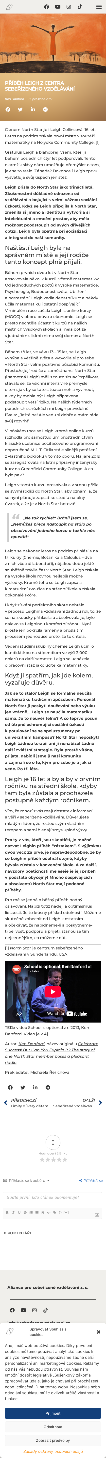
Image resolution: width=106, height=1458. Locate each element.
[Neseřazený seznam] (37, 1213)
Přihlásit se (93, 1180)
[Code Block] (49, 1213)
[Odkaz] (54, 1213)
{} (60, 1212)
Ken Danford (31, 1043)
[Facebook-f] (47, 7)
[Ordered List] (31, 1213)
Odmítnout (53, 1427)
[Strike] (25, 1213)
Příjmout (53, 1413)
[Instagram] (69, 7)
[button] (98, 1332)
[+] (66, 1212)
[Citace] (43, 1213)
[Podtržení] (19, 1213)
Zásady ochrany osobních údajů (53, 1451)
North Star (20, 948)
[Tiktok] (80, 7)
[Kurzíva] (13, 1213)
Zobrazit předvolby (53, 1440)
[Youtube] (58, 7)
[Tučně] (7, 1213)
